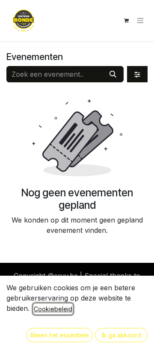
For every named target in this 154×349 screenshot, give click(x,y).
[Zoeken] (113, 74)
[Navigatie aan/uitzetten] (140, 20)
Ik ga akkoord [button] (121, 335)
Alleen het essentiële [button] (59, 335)
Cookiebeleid (53, 309)
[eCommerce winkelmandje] (126, 20)
